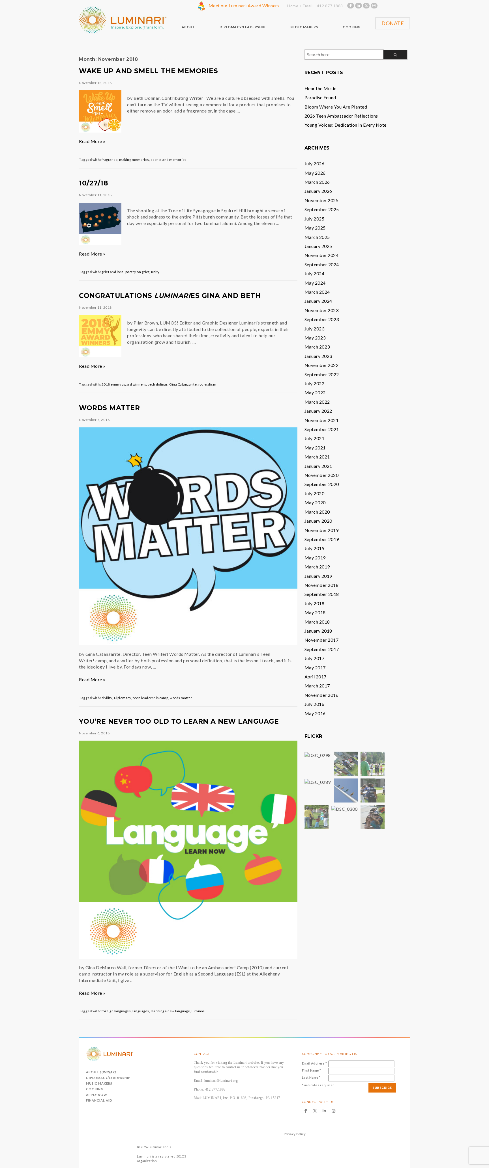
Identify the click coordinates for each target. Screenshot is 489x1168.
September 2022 (321, 374)
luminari (198, 1011)
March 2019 (317, 566)
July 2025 (314, 218)
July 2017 (314, 658)
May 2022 (315, 392)
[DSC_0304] (373, 790)
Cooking (95, 1089)
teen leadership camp (150, 698)
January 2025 (318, 246)
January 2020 (318, 521)
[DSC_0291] (346, 763)
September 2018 (321, 594)
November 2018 (321, 585)
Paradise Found (320, 97)
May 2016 (315, 713)
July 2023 (314, 328)
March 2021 (317, 456)
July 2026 (314, 163)
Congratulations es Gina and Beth (170, 296)
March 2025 (317, 237)
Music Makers (99, 1083)
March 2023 (317, 346)
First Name (311, 1070)
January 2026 (318, 191)
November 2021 (321, 420)
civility (107, 698)
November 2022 (321, 365)
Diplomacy (122, 698)
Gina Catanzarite (183, 384)
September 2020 (321, 484)
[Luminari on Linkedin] (358, 5)
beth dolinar (158, 384)
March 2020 (317, 511)
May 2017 (315, 667)
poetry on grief (137, 272)
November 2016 (321, 695)
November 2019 (321, 530)
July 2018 (314, 603)
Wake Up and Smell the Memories (148, 71)
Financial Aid (99, 1100)
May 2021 (315, 447)
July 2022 (314, 383)
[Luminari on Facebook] (350, 5)
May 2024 (315, 282)
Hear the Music (320, 88)
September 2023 (321, 319)
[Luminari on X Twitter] (366, 5)
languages (140, 1011)
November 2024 (321, 255)
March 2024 (317, 292)
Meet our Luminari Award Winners (244, 5)
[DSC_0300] (344, 808)
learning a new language (170, 1011)
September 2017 (321, 649)
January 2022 (318, 411)
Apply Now (96, 1094)
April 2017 (315, 676)
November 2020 (321, 475)
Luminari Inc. (159, 1147)
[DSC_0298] (317, 754)
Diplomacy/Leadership (108, 1078)
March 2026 (317, 182)
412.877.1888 (330, 5)
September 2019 (321, 539)
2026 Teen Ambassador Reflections (341, 115)
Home (292, 5)
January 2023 (318, 356)
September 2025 (321, 209)
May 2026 (315, 173)
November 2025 (321, 200)
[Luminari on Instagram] (374, 5)
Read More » (92, 141)
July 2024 (314, 273)
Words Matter (109, 408)
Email (308, 5)
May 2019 (315, 557)
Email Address (314, 1063)
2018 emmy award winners (124, 384)
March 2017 (317, 685)
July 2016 (314, 704)
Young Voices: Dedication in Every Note (345, 124)
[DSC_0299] (346, 790)
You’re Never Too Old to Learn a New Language (179, 721)
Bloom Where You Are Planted (335, 106)
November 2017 (321, 640)
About (101, 1072)
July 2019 (314, 548)
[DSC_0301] (316, 816)
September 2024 (321, 264)
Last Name (311, 1077)
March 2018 (317, 621)
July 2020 (314, 493)
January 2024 (318, 301)
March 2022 (317, 402)
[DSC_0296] (373, 763)
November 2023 (321, 310)
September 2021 (321, 429)
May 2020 (315, 502)
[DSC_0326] (373, 816)
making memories (134, 159)
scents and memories (169, 159)
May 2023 (315, 337)
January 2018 (318, 630)
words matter (181, 698)
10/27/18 (93, 183)
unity (155, 272)
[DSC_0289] (317, 781)
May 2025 (315, 227)
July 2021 (314, 438)
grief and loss (113, 272)
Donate (392, 23)
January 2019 (318, 576)
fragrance (110, 159)
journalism (207, 384)
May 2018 (315, 612)
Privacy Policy (295, 1134)
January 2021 (318, 466)
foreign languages (116, 1011)
